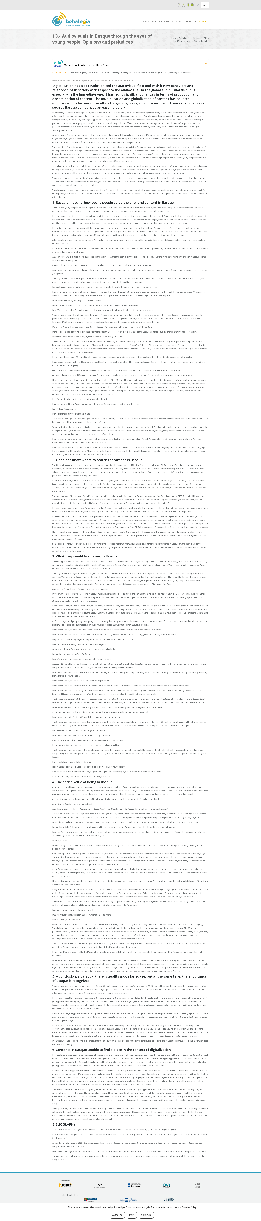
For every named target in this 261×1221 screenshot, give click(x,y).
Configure (146, 1214)
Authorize (117, 1214)
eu (205, 63)
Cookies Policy (189, 1207)
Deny (131, 1214)
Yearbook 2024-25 (60, 72)
